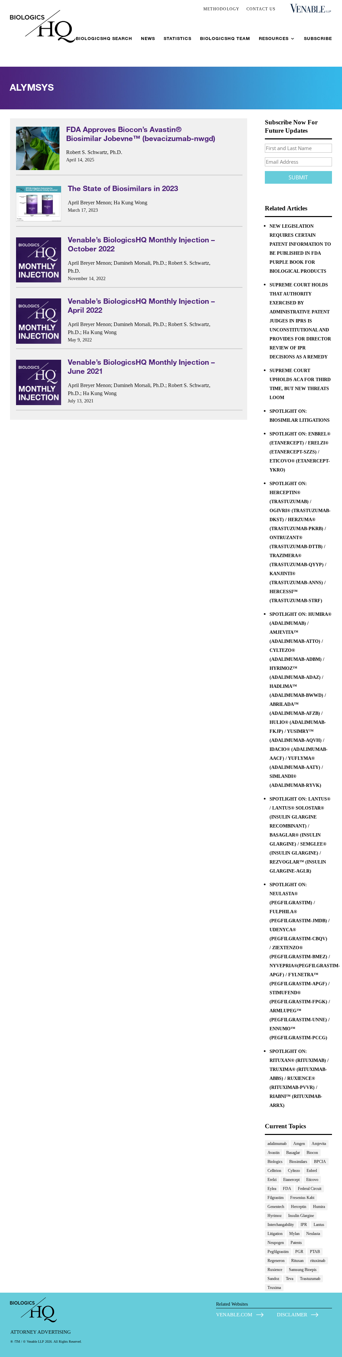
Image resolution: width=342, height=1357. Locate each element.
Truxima (274, 1287)
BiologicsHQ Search (104, 38)
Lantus (319, 1224)
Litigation (275, 1233)
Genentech (276, 1206)
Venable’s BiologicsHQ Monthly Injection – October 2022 (141, 244)
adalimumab (277, 1143)
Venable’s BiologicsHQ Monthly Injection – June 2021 (141, 366)
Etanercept (291, 1179)
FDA (287, 1188)
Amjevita (319, 1143)
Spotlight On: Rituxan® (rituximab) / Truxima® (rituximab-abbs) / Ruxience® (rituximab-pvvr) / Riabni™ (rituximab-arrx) (299, 1078)
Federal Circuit (309, 1188)
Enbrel (312, 1170)
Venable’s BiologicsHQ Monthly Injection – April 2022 (141, 305)
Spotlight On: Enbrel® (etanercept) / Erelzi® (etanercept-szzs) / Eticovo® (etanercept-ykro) (300, 451)
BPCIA (320, 1161)
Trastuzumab (310, 1278)
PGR (299, 1251)
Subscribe (318, 38)
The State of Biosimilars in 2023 (123, 188)
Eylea (272, 1188)
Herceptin (298, 1206)
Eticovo (312, 1179)
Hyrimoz (275, 1215)
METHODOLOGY (221, 9)
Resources (274, 38)
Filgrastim (276, 1197)
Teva (289, 1278)
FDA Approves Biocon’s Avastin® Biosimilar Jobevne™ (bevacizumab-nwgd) (140, 134)
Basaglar (293, 1152)
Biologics (275, 1161)
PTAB (315, 1251)
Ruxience (275, 1269)
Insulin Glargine (301, 1215)
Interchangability (281, 1224)
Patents (296, 1242)
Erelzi (272, 1179)
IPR (304, 1224)
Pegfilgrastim (278, 1251)
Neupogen (276, 1242)
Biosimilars (298, 1161)
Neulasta (313, 1233)
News (148, 38)
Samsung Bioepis (303, 1269)
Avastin (274, 1152)
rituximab (317, 1260)
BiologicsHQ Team (225, 38)
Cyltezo (294, 1170)
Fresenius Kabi (302, 1197)
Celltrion (274, 1170)
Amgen (299, 1143)
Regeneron (276, 1260)
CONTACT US (261, 9)
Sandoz (273, 1278)
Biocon (312, 1152)
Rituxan (297, 1260)
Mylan (294, 1233)
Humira (319, 1206)
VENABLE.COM (234, 1314)
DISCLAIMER (292, 1314)
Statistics (177, 38)
